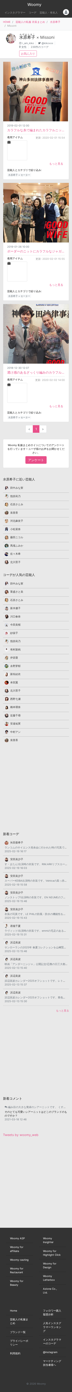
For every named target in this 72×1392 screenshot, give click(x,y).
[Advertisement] (36, 787)
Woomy (34, 4)
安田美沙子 (16, 859)
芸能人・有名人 (49, 12)
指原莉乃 (15, 496)
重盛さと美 (16, 591)
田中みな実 (16, 487)
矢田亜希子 (16, 842)
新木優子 (15, 608)
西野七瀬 (15, 698)
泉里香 (14, 512)
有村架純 (15, 649)
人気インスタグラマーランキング (52, 1327)
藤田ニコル (16, 537)
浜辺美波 (15, 942)
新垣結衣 (15, 674)
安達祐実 (15, 723)
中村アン (15, 731)
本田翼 (14, 682)
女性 (24, 46)
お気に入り (28, 53)
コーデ (32, 12)
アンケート (36, 460)
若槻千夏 (15, 925)
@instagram (50, 1352)
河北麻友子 (16, 520)
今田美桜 (15, 624)
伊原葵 (14, 657)
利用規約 (15, 1353)
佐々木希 (15, 553)
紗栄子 (14, 633)
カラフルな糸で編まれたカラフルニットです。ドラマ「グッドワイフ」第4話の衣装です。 (36, 130)
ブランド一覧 (18, 1332)
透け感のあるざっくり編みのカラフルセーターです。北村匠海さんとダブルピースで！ (36, 372)
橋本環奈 (15, 707)
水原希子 (55, 21)
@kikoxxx (47, 43)
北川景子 (15, 562)
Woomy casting (19, 1259)
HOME (7, 21)
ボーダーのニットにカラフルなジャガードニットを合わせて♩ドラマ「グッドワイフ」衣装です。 (36, 251)
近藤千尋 (15, 715)
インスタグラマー (15, 12)
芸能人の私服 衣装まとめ (30, 21)
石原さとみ (16, 504)
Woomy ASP (17, 1238)
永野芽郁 (15, 666)
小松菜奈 (15, 529)
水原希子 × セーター (19, 174)
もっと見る (56, 163)
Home (13, 1310)
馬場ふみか (16, 545)
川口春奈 (15, 616)
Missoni (47, 37)
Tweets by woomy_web (20, 1135)
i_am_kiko (28, 43)
